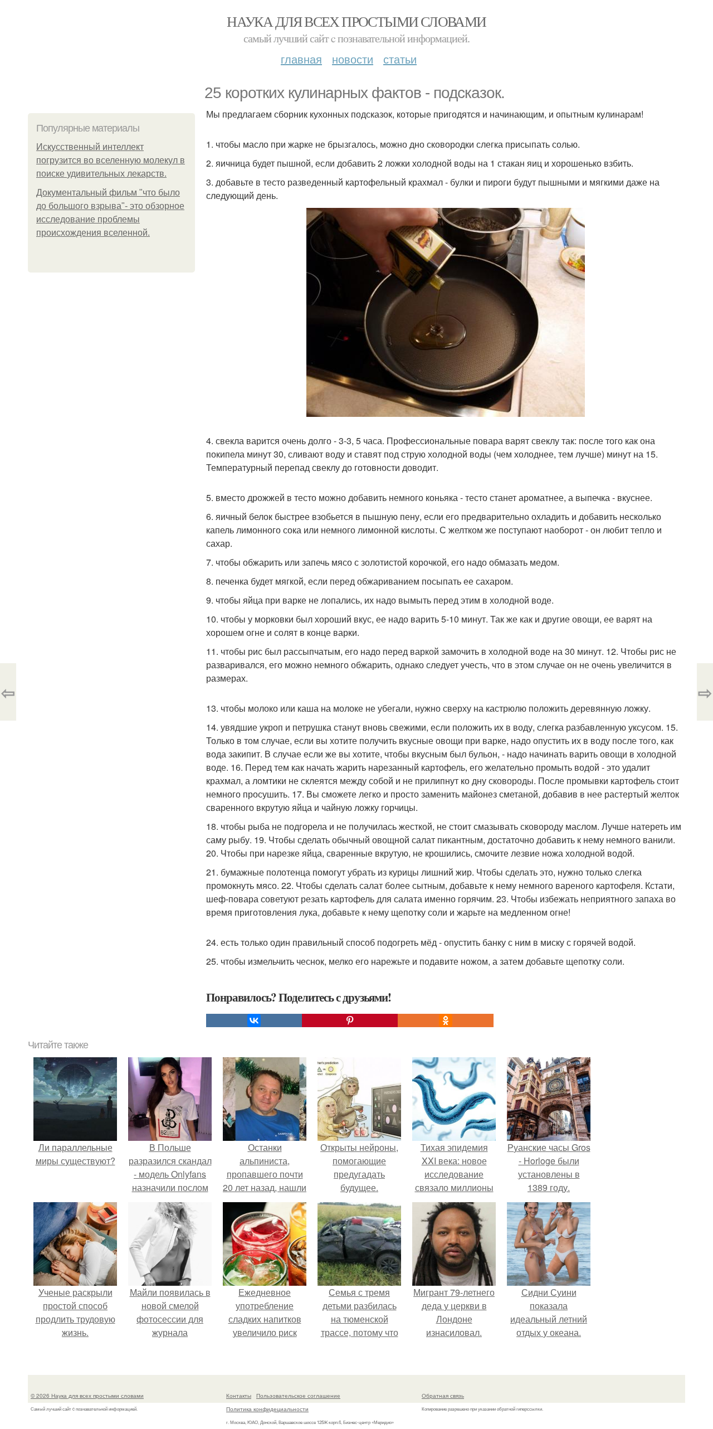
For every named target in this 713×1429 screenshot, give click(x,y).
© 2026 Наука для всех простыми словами (87, 1395)
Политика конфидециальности (267, 1409)
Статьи (400, 59)
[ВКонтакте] (254, 1020)
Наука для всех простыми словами (356, 21)
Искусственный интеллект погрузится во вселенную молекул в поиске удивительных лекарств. (110, 160)
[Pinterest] (350, 1020)
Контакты (238, 1395)
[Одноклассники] (446, 1020)
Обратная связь (443, 1395)
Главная (301, 59)
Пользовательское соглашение (298, 1395)
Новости (352, 59)
